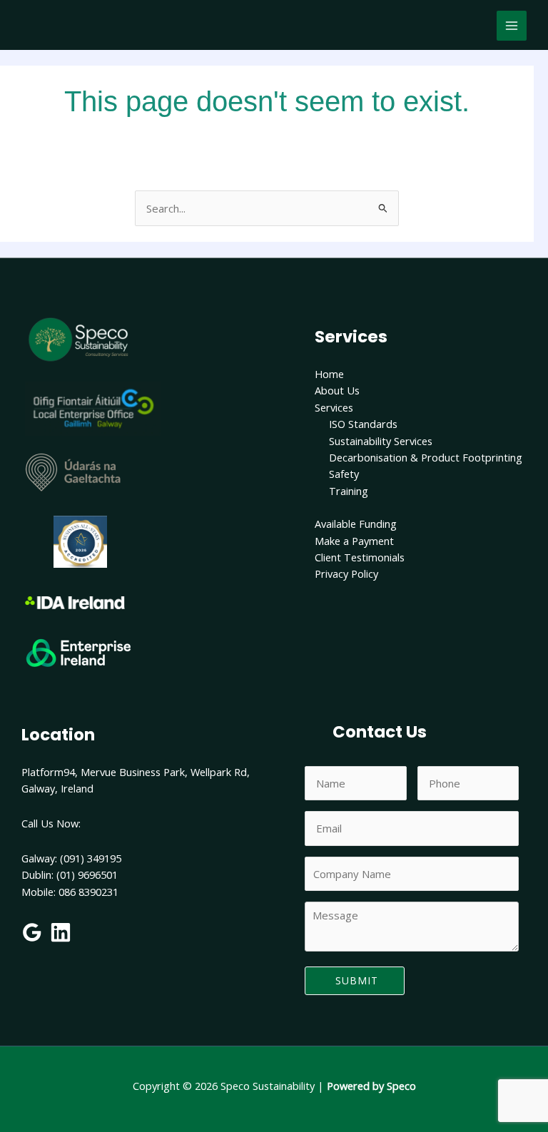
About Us (337, 390)
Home (329, 374)
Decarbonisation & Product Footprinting (425, 457)
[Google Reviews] (32, 932)
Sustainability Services (380, 441)
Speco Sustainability (118, 33)
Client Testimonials (360, 557)
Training (348, 491)
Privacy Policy (346, 573)
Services (334, 407)
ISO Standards (363, 424)
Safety (344, 473)
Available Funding (356, 523)
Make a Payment (354, 541)
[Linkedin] (60, 932)
